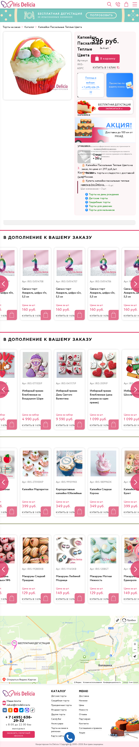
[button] (135, 283)
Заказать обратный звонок (18, 734)
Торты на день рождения (104, 194)
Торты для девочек (100, 206)
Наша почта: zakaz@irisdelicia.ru (18, 703)
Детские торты (98, 198)
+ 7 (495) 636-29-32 (18, 719)
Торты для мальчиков (102, 210)
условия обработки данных (105, 149)
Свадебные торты (99, 202)
